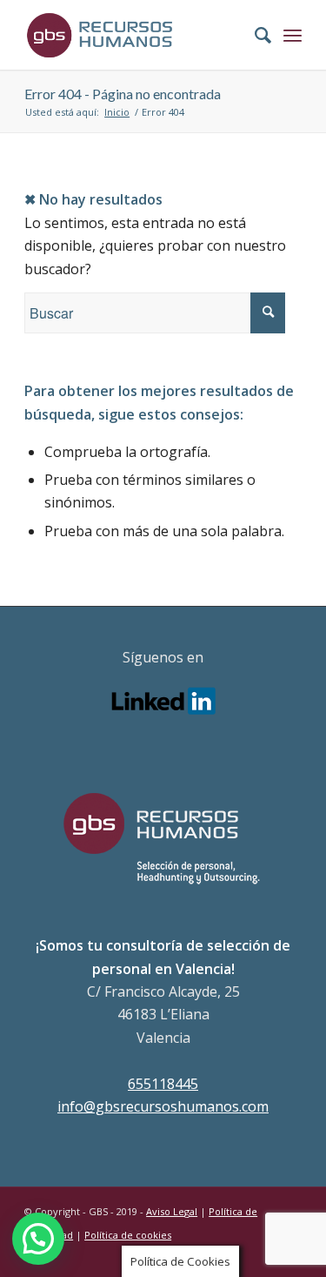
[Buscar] (254, 35)
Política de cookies (127, 1234)
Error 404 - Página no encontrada (122, 93)
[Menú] (292, 35)
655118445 (163, 1083)
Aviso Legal (171, 1211)
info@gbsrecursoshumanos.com (163, 1106)
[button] (38, 1239)
